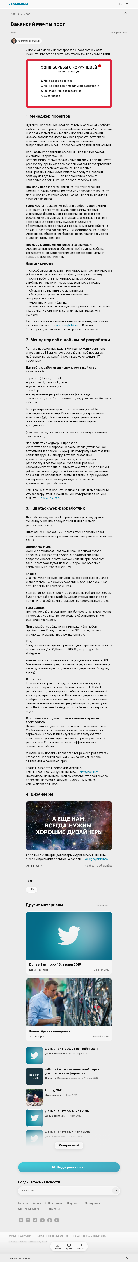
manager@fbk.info (68, 325)
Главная (23, 1203)
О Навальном (54, 1203)
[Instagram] (28, 1220)
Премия (52, 1209)
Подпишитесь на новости (39, 1182)
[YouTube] (57, 1220)
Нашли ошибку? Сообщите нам (89, 1236)
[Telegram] (42, 1220)
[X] (21, 1220)
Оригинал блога (28, 1209)
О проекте (73, 1203)
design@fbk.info (96, 859)
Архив (15, 14)
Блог (27, 14)
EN (120, 4)
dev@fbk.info (50, 498)
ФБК (31, 889)
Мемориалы (92, 1203)
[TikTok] (35, 1220)
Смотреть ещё (69, 1145)
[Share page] (125, 13)
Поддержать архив (71, 1167)
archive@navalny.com (20, 1236)
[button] (69, 83)
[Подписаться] (115, 1190)
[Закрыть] (127, 1258)
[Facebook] (49, 1220)
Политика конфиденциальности (52, 1236)
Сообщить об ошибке (98, 866)
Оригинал (32, 866)
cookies (26, 1258)
